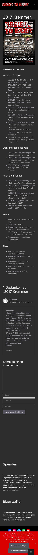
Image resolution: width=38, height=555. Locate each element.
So (14, 259)
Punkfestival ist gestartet (19, 155)
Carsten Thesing (17, 264)
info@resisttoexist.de (11, 490)
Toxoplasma (12, 274)
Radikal (20, 225)
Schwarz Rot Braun (26, 227)
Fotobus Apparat (18, 251)
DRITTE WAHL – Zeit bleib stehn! (21, 232)
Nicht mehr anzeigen (19, 546)
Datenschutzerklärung (19, 551)
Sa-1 (29, 256)
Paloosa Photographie (19, 261)
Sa (25, 208)
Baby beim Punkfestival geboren (22, 183)
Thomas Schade (17, 254)
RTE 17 (24, 271)
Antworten (9, 350)
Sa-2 (10, 259)
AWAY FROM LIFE (24, 85)
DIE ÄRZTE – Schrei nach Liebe (20, 235)
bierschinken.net (23, 100)
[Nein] (36, 543)
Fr (22, 208)
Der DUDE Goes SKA (25, 80)
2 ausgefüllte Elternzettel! (15, 515)
